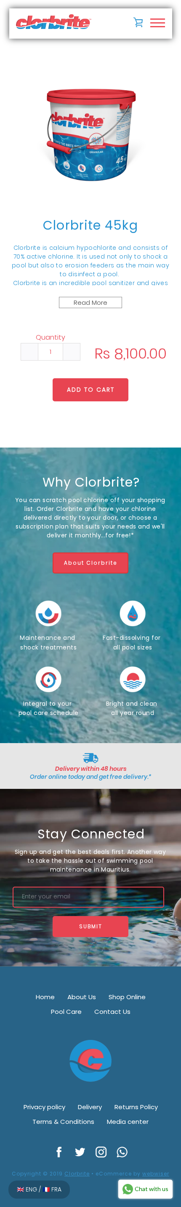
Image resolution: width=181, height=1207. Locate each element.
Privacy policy (44, 1106)
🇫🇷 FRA (52, 1189)
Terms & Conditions (63, 1121)
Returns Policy (136, 1106)
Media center (128, 1121)
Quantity (50, 337)
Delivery (90, 1106)
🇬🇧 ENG (28, 1189)
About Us (81, 996)
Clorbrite (77, 1173)
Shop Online (127, 996)
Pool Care (66, 1011)
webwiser (155, 1173)
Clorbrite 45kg (90, 225)
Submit (90, 926)
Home (45, 996)
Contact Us (112, 1011)
